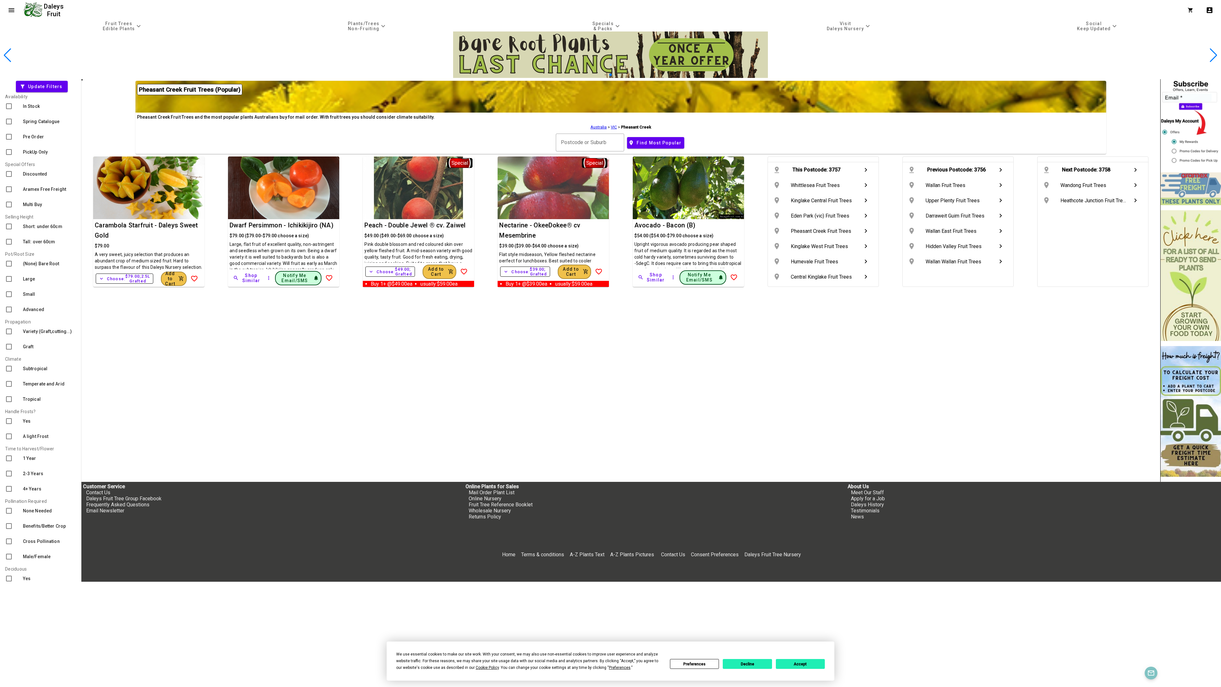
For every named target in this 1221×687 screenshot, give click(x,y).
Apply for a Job (868, 499)
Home (508, 555)
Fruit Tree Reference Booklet (501, 505)
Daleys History (867, 505)
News (857, 517)
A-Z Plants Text (587, 555)
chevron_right (866, 170)
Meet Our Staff (867, 492)
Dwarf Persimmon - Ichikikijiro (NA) (282, 225)
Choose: (124, 278)
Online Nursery (485, 499)
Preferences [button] (620, 667)
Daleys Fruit (54, 10)
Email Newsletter (105, 511)
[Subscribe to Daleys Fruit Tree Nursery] (1191, 123)
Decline (747, 664)
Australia (598, 127)
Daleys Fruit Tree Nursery (772, 555)
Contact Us (98, 492)
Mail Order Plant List (491, 492)
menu (11, 10)
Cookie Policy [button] (487, 667)
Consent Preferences (715, 555)
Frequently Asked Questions (117, 505)
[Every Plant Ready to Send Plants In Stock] (1191, 275)
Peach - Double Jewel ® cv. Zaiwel (415, 225)
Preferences (694, 664)
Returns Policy (485, 517)
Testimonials (865, 511)
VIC (614, 127)
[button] (600, 74)
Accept (800, 664)
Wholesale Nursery (490, 511)
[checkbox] (41, 106)
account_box (1209, 10)
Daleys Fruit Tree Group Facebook (124, 499)
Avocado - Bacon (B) (665, 225)
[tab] (122, 25)
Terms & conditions (543, 555)
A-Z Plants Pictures (632, 555)
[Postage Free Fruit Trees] (1191, 188)
